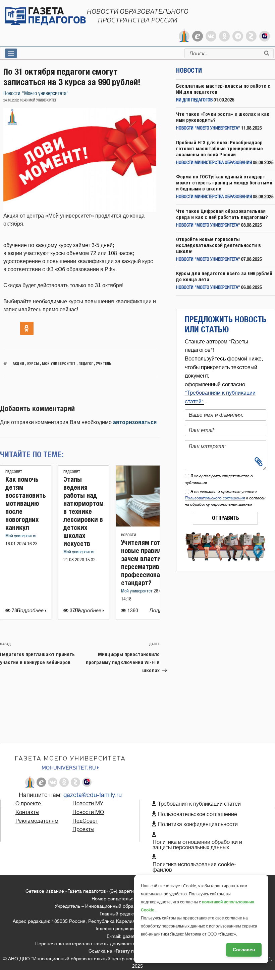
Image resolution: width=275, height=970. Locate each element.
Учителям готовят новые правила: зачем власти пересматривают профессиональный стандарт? (150, 562)
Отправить (225, 518)
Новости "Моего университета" (36, 93)
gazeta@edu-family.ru (92, 795)
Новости (128, 535)
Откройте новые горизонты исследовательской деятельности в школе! (218, 245)
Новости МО (88, 812)
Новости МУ (87, 804)
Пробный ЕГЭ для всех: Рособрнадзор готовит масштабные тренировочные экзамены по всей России (219, 148)
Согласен (244, 949)
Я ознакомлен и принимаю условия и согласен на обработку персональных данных (225, 498)
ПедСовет (13, 472)
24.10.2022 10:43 (15, 100)
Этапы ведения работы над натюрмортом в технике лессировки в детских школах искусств (83, 511)
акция (18, 363)
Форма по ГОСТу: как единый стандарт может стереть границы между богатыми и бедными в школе (224, 182)
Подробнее (31, 611)
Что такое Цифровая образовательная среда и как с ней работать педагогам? (222, 214)
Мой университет (21, 536)
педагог (85, 363)
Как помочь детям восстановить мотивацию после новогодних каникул (25, 503)
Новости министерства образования (214, 163)
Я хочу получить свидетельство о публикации (219, 479)
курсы (33, 363)
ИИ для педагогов (194, 100)
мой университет (58, 363)
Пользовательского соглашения (215, 498)
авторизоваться (135, 422)
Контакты (27, 812)
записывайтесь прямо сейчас (40, 309)
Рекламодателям (36, 821)
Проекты (83, 829)
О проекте (28, 804)
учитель (103, 363)
